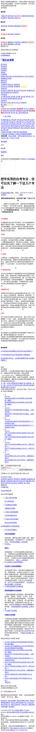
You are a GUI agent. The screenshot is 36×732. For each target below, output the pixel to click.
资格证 (3, 72)
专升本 (13, 113)
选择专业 (11, 18)
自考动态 (24, 704)
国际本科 (25, 113)
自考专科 (17, 44)
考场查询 (4, 34)
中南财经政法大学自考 (8, 120)
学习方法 (17, 102)
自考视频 (4, 74)
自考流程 (4, 479)
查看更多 (8, 682)
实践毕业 (17, 84)
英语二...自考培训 (22, 560)
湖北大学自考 (25, 128)
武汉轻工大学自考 (15, 122)
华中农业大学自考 (23, 120)
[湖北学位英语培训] (19, 132)
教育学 (15, 98)
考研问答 (30, 90)
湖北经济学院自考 (14, 128)
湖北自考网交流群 (13, 712)
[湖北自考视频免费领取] (23, 134)
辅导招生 (31, 16)
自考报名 (4, 68)
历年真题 (4, 94)
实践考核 (19, 111)
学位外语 (14, 483)
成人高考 (4, 44)
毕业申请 (17, 42)
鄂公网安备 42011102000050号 (17, 730)
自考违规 (9, 481)
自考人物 (10, 102)
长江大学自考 (26, 122)
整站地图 (4, 707)
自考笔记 (4, 100)
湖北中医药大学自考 (17, 126)
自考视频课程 (5, 526)
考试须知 (11, 34)
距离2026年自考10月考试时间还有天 (13, 76)
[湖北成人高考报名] (8, 134)
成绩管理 (24, 42)
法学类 (13, 96)
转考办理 (12, 111)
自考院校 (10, 86)
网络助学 (24, 26)
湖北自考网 (12, 136)
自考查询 (4, 70)
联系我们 (12, 707)
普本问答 (17, 90)
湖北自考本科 (15, 704)
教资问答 (9, 92)
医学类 (20, 98)
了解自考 (4, 16)
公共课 (3, 96)
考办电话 (4, 66)
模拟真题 (17, 26)
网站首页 (4, 80)
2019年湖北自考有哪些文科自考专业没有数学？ (17, 351)
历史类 (23, 96)
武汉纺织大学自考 (15, 124)
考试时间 (13, 109)
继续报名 (11, 42)
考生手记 (4, 102)
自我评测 (24, 16)
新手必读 (11, 16)
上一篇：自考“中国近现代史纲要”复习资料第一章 (17, 383)
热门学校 (8, 116)
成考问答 (10, 90)
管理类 (10, 98)
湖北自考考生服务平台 (19, 702)
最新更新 (32, 704)
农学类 (5, 98)
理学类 (28, 96)
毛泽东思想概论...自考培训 (19, 542)
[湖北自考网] (7, 60)
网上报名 (4, 104)
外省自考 (23, 102)
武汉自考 (30, 702)
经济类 (8, 96)
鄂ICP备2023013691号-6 (18, 728)
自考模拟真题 (15, 526)
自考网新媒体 (5, 55)
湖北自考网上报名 (23, 700)
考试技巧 (17, 34)
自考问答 (4, 88)
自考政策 (4, 84)
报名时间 (17, 16)
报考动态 (4, 82)
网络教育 (11, 44)
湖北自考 (4, 700)
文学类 (18, 96)
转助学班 (31, 42)
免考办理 (6, 111)
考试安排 (4, 26)
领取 (21, 195)
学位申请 (7, 113)
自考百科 (4, 90)
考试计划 (10, 84)
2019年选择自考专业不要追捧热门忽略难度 (15, 355)
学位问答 (23, 90)
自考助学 (4, 18)
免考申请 (11, 26)
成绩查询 (4, 42)
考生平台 (17, 18)
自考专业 (4, 86)
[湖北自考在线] (6, 132)
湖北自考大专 (5, 704)
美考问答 (15, 92)
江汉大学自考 (26, 124)
